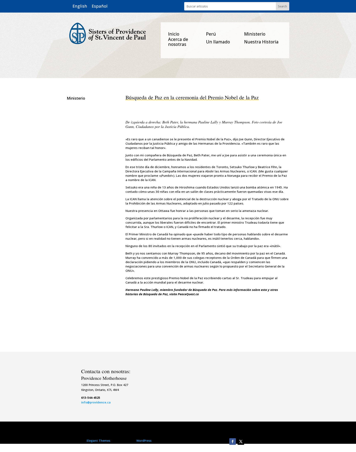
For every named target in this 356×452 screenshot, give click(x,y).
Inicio (173, 34)
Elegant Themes (98, 441)
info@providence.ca (96, 402)
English (80, 6)
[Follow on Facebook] (232, 441)
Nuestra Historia (261, 42)
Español (100, 6)
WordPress (143, 441)
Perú (211, 34)
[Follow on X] (241, 441)
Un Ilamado (218, 42)
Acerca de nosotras (178, 41)
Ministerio (254, 34)
